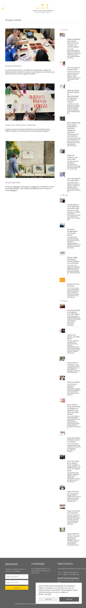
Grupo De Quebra (13, 66)
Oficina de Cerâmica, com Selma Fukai (72, 157)
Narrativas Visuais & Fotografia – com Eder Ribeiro (73, 312)
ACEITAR (69, 599)
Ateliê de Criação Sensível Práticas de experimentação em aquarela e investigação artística (73, 96)
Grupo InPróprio (73, 491)
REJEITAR (48, 599)
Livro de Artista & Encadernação (73, 68)
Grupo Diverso (72, 363)
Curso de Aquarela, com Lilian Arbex (74, 179)
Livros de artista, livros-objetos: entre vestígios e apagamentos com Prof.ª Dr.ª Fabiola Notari (74, 465)
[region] (59, 593)
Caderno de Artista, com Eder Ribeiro (73, 337)
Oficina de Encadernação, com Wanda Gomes (72, 232)
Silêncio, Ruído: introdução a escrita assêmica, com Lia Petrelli (73, 260)
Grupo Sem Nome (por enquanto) (20, 125)
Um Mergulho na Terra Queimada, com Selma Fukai (73, 206)
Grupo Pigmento (12, 182)
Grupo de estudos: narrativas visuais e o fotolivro (74, 440)
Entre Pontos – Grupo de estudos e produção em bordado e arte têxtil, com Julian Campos (73, 409)
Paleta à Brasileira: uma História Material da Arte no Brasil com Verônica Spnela (73, 43)
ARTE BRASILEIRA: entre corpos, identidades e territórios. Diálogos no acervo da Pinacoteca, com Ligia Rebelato (74, 129)
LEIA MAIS (47, 594)
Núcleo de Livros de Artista (73, 285)
